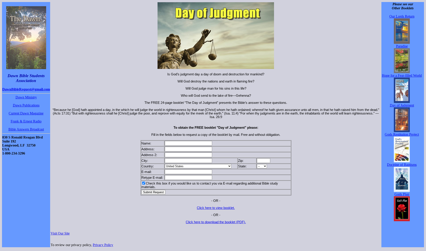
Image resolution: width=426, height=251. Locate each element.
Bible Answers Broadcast (26, 129)
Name (145, 143)
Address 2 (148, 155)
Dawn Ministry (26, 97)
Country (147, 166)
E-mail (146, 172)
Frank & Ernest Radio (26, 121)
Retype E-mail (151, 177)
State (242, 166)
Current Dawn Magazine (26, 113)
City (144, 161)
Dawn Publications (26, 105)
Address (147, 149)
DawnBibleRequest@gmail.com (26, 89)
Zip (240, 161)
